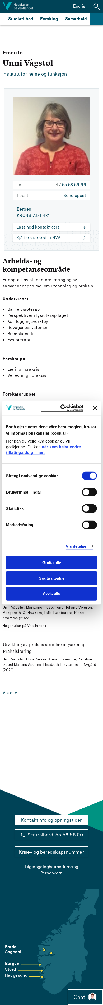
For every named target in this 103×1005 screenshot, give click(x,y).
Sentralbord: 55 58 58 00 (55, 835)
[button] (96, 6)
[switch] (89, 492)
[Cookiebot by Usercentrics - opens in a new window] (62, 408)
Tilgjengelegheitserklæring (51, 866)
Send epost (74, 195)
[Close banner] (95, 408)
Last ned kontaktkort (38, 227)
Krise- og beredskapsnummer (51, 852)
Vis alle (10, 692)
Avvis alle (51, 593)
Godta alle (51, 562)
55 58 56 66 (69, 184)
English (80, 6)
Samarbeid (76, 18)
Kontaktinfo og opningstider (51, 820)
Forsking (49, 18)
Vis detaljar (76, 546)
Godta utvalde (51, 578)
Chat (79, 997)
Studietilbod (20, 18)
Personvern (51, 873)
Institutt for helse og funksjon (35, 74)
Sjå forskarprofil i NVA (38, 237)
